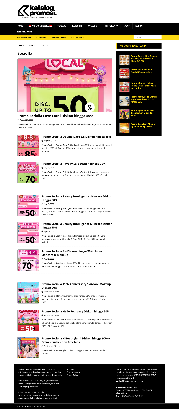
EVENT (126, 25)
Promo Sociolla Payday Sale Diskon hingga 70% (74, 164)
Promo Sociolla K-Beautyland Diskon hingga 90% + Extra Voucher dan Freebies (76, 340)
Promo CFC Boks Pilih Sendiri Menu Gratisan (141, 70)
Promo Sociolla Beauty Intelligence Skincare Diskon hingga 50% (77, 225)
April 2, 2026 (49, 259)
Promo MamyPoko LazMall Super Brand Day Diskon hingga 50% (144, 99)
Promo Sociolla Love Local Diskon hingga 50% (55, 115)
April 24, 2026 (49, 231)
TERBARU (61, 25)
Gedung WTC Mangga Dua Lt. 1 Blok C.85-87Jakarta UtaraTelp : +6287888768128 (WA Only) (134, 391)
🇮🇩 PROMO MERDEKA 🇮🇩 (40, 25)
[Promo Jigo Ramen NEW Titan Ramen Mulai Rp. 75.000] (124, 114)
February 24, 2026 (51, 291)
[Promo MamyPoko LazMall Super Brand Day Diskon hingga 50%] (124, 101)
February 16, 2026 (51, 315)
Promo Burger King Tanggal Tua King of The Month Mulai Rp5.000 (144, 58)
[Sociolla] (28, 145)
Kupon (139, 25)
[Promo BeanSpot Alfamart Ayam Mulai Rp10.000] (124, 128)
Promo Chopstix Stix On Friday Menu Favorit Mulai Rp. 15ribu (143, 86)
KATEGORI (77, 25)
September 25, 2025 (52, 346)
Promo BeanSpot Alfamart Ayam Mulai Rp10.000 (143, 125)
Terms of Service (73, 372)
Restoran (110, 25)
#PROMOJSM (41, 37)
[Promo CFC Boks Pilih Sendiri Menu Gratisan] (124, 73)
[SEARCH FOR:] (148, 37)
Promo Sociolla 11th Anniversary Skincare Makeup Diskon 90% (76, 286)
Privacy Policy (72, 375)
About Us (70, 369)
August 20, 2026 (26, 120)
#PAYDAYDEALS (77, 37)
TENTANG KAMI (24, 31)
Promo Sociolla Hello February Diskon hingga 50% (75, 311)
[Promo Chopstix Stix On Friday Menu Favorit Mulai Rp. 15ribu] (124, 87)
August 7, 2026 (50, 140)
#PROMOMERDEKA (24, 37)
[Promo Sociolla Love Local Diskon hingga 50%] (64, 85)
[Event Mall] (28, 347)
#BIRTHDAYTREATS (59, 37)
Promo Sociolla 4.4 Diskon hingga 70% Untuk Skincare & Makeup (72, 253)
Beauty (32, 45)
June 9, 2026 (49, 204)
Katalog (92, 25)
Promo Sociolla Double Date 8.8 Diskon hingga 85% (76, 137)
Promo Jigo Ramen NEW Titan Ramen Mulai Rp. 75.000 (142, 113)
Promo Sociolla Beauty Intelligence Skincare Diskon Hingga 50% (77, 198)
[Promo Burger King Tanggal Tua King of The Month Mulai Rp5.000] (124, 60)
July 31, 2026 (49, 167)
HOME (20, 25)
